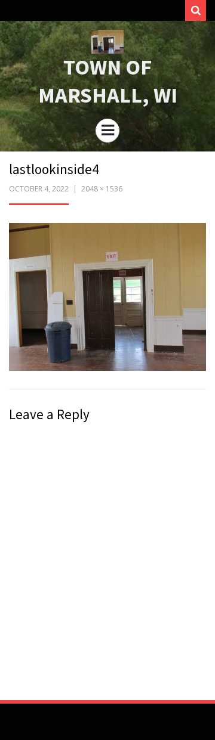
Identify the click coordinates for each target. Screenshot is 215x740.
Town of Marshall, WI (107, 81)
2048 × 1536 (101, 189)
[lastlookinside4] (107, 295)
